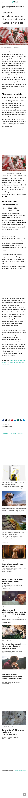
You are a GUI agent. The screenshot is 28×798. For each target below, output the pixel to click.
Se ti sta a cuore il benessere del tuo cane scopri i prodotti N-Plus (12, 677)
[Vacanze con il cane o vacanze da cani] (14, 498)
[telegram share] (24, 420)
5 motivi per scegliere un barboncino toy (12, 565)
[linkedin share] (15, 420)
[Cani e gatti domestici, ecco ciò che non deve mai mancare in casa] (14, 632)
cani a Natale (5, 433)
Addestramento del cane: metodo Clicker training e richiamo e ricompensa (14, 362)
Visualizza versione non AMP (20, 770)
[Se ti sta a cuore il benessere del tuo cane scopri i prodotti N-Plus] (14, 662)
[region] (14, 141)
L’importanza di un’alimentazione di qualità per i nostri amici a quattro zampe (14, 613)
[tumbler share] (21, 420)
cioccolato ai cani (14, 433)
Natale (22, 433)
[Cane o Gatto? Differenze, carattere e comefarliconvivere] (14, 718)
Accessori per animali (8, 726)
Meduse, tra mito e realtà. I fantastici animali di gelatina (13, 581)
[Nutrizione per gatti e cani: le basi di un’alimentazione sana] (14, 473)
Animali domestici (6, 640)
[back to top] (24, 794)
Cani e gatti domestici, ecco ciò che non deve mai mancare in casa (14, 646)
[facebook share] (3, 420)
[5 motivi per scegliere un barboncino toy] (14, 552)
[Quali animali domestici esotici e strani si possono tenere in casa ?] (14, 522)
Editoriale (4, 560)
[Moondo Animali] (15, 2)
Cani (3, 671)
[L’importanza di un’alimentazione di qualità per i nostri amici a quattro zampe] (14, 598)
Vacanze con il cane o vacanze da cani (14, 508)
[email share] (9, 420)
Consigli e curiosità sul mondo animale (13, 575)
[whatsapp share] (18, 420)
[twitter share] (6, 420)
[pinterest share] (12, 420)
